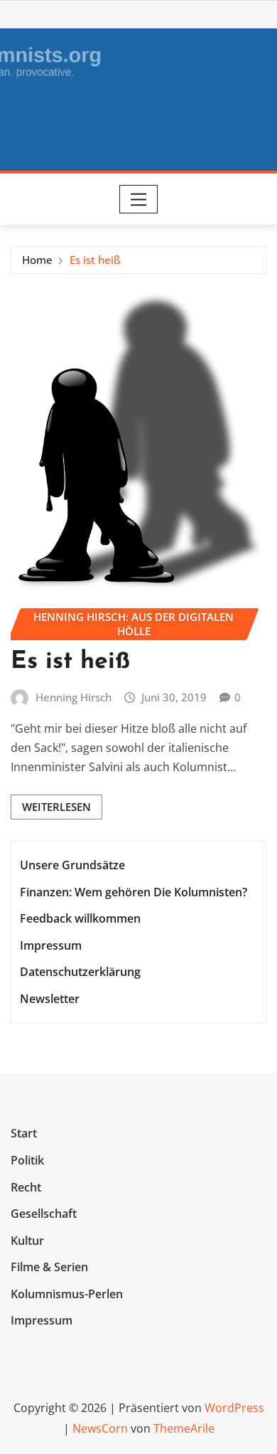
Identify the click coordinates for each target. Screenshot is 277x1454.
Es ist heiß (95, 260)
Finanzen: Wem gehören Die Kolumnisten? (133, 892)
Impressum (51, 945)
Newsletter (50, 999)
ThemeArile (183, 1428)
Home (37, 260)
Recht (26, 1187)
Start (24, 1134)
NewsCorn (100, 1428)
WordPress (234, 1408)
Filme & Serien (49, 1267)
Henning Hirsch (74, 697)
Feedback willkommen (80, 918)
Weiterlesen (56, 807)
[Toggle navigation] (138, 199)
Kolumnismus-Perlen (67, 1294)
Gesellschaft (44, 1213)
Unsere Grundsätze (72, 865)
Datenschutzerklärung (80, 972)
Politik (27, 1160)
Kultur (27, 1240)
